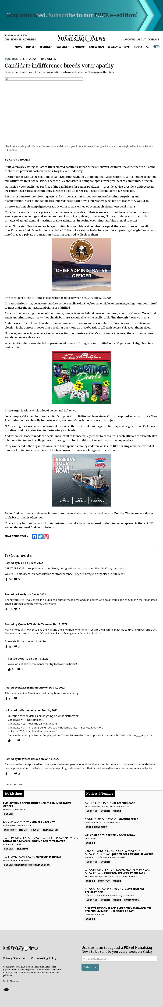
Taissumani (97, 46)
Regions (45, 46)
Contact (153, 39)
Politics (11, 59)
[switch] (156, 47)
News (18, 46)
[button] (6, 989)
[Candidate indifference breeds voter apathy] (44, 110)
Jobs (6, 39)
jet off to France (72, 436)
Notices (16, 39)
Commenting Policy (43, 958)
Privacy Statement (15, 958)
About (141, 39)
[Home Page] (81, 38)
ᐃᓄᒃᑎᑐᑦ (138, 46)
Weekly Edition (118, 46)
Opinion (78, 46)
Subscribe (90, 967)
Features (61, 46)
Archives (130, 39)
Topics (30, 46)
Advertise (29, 39)
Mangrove (15, 981)
